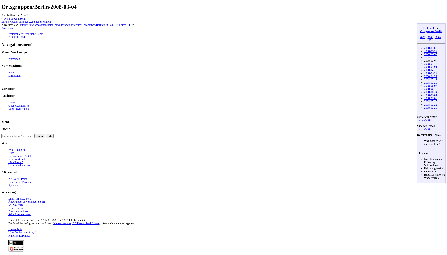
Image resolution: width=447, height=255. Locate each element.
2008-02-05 (430, 54)
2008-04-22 (430, 73)
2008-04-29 (430, 76)
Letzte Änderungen (19, 165)
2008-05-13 (430, 79)
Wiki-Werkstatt (16, 159)
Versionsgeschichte (18, 108)
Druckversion (15, 208)
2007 (422, 37)
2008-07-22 (430, 104)
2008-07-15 (430, 101)
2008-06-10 (430, 88)
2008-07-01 (430, 95)
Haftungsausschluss (19, 235)
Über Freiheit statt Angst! (22, 232)
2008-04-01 (430, 66)
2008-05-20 (430, 82)
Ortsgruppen (10, 18)
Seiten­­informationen (19, 214)
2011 (431, 40)
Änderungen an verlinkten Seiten (26, 201)
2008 (430, 37)
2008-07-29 (430, 107)
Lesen (11, 102)
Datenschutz (15, 229)
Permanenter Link (18, 211)
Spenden (13, 185)
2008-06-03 (430, 85)
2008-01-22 (430, 51)
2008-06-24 (430, 92)
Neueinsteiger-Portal (19, 156)
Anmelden (14, 58)
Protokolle (429, 28)
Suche (5, 129)
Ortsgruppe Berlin (431, 31)
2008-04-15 (430, 70)
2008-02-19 (430, 57)
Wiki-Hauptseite (17, 149)
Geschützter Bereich (19, 182)
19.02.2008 (423, 119)
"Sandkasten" (15, 162)
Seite (11, 72)
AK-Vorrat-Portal (18, 178)
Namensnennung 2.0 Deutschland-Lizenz (76, 223)
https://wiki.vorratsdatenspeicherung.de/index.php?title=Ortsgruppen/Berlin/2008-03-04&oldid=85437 (76, 24)
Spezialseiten (15, 204)
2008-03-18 (430, 63)
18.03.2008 (423, 129)
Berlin (22, 18)
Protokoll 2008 (16, 37)
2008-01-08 (430, 48)
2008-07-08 (430, 98)
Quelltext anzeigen (18, 105)
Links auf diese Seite (19, 198)
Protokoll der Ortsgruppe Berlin (25, 33)
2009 (438, 37)
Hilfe (11, 152)
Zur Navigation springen (14, 21)
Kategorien (7, 28)
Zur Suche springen (40, 21)
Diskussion (14, 75)
